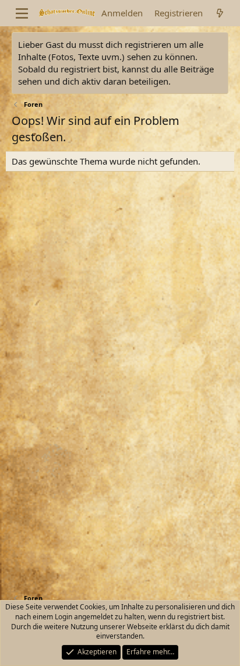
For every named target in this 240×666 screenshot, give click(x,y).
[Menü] (22, 13)
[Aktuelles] (220, 13)
